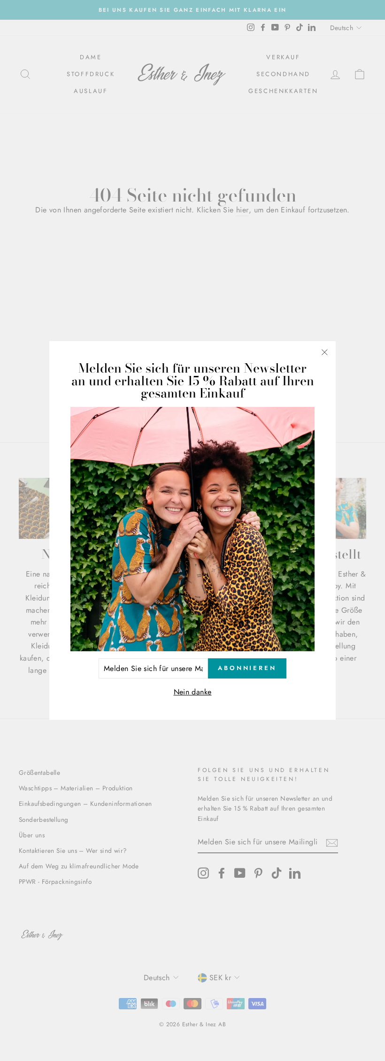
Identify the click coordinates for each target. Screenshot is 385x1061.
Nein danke (193, 692)
